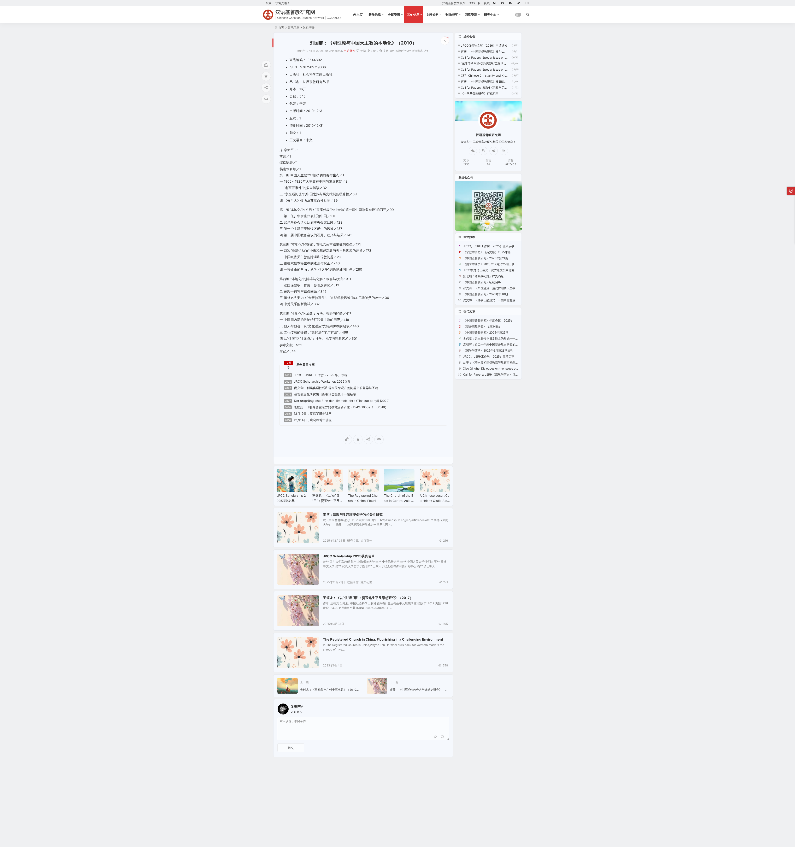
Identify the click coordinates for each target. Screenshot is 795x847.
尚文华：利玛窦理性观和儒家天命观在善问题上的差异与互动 (331, 388)
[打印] (380, 50)
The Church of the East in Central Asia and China (362, 501)
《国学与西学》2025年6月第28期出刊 (488, 350)
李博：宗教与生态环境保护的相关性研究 (353, 514)
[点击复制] (483, 151)
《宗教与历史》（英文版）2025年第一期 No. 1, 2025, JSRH (502, 252)
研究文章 (286, 516)
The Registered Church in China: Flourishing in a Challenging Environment (383, 639)
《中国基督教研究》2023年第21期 (485, 258)
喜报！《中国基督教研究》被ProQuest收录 (484, 51)
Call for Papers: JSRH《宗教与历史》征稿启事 (484, 87)
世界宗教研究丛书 (316, 82)
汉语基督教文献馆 (453, 3)
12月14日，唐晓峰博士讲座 (308, 420)
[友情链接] (495, 3)
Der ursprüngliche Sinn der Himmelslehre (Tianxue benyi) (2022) (337, 401)
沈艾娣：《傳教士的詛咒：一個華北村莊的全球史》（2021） (502, 300)
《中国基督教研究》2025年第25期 (485, 332)
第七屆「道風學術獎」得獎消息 (483, 276)
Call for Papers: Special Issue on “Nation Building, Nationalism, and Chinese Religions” (484, 57)
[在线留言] (511, 3)
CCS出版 (475, 3)
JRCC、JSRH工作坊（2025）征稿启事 (488, 246)
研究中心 (490, 15)
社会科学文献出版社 (317, 74)
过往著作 (309, 27)
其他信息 (413, 15)
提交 (291, 747)
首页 (281, 27)
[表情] (442, 736)
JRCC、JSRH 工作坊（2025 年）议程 (316, 375)
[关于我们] (503, 3)
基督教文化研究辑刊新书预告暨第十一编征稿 (320, 394)
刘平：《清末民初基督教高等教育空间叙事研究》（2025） (501, 362)
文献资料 (432, 15)
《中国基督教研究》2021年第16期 (485, 294)
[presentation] (426, 475)
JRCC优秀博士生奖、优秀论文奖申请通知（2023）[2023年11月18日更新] (511, 270)
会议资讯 (394, 15)
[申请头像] (445, 708)
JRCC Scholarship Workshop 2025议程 (318, 381)
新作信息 (375, 15)
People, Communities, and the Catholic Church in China (434, 501)
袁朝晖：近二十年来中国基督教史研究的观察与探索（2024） (503, 344)
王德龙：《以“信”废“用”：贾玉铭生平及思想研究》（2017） (291, 501)
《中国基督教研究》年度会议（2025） (488, 320)
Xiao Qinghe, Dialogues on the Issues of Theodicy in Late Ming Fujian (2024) (514, 368)
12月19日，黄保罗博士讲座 (308, 414)
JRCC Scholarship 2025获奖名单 (349, 556)
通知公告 (366, 582)
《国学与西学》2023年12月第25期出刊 (488, 264)
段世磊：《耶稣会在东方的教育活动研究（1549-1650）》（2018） (336, 407)
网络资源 (471, 15)
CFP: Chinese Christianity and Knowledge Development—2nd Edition (484, 75)
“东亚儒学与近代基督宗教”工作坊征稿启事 (484, 63)
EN (527, 3)
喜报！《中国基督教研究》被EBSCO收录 (484, 81)
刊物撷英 (452, 15)
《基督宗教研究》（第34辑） (482, 326)
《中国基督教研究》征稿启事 (480, 93)
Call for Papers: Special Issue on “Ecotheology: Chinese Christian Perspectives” (484, 69)
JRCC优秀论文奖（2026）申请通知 (484, 45)
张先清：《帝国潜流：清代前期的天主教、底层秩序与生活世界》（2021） (511, 288)
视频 (487, 3)
